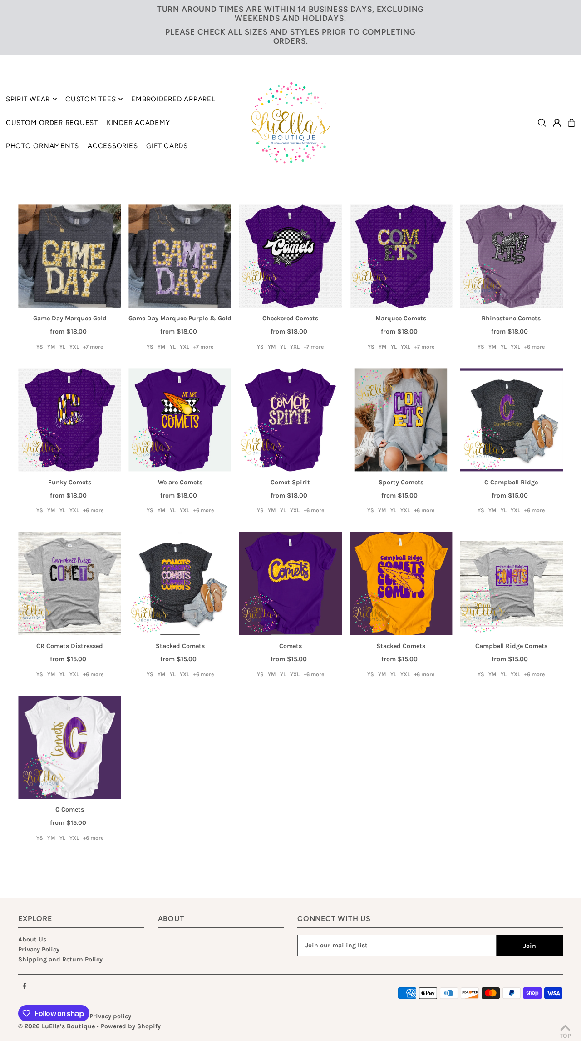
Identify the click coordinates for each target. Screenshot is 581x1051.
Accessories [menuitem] (113, 146)
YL (62, 347)
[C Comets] (69, 747)
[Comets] (290, 583)
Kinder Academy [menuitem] (138, 123)
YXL (74, 347)
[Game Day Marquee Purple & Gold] (179, 256)
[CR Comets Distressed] (69, 583)
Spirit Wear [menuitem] (28, 99)
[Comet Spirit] (290, 419)
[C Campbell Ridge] (511, 419)
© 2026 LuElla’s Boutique (56, 1026)
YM (51, 347)
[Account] (557, 123)
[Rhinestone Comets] (511, 256)
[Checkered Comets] (290, 256)
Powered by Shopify (131, 1026)
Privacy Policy (38, 949)
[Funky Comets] (69, 419)
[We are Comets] (179, 419)
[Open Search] (542, 123)
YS (39, 347)
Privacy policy (110, 1016)
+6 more (534, 347)
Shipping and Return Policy (60, 959)
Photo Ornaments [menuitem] (42, 146)
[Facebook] (24, 987)
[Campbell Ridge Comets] (511, 583)
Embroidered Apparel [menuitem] (173, 99)
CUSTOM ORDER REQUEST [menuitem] (52, 123)
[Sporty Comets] (401, 419)
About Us (32, 939)
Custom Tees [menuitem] (90, 99)
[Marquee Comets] (401, 256)
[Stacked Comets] (179, 583)
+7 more (93, 347)
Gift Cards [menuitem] (167, 146)
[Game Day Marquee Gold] (69, 256)
